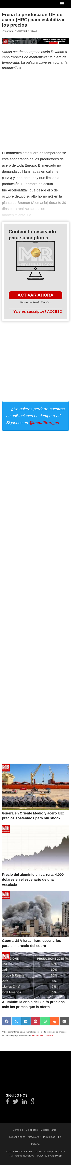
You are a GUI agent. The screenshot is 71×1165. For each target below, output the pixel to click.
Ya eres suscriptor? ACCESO (37, 311)
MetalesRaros (48, 1130)
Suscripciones (17, 1137)
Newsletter (34, 1137)
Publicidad (49, 1137)
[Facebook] (8, 1102)
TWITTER (48, 1035)
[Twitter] (16, 1102)
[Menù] (62, 4)
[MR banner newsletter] (35, 41)
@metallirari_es (44, 423)
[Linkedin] (24, 1102)
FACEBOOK (37, 1035)
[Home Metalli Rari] (18, 5)
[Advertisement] (35, 109)
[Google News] (32, 1102)
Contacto (18, 1130)
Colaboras (32, 1130)
